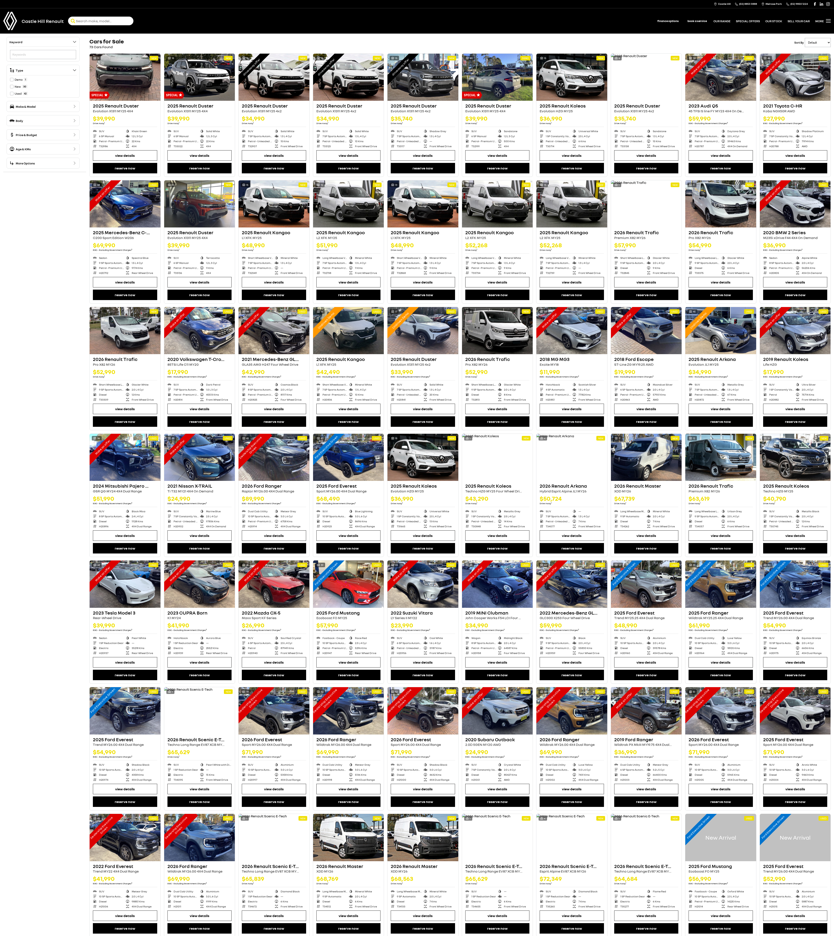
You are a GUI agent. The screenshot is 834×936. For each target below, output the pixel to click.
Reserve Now (125, 168)
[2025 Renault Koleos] (571, 77)
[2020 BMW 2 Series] (795, 203)
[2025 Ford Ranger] (720, 584)
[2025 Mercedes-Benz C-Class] (125, 203)
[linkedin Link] (821, 4)
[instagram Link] (828, 4)
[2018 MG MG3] (571, 330)
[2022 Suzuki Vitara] (422, 584)
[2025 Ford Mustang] (348, 584)
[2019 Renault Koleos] (795, 330)
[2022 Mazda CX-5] (274, 584)
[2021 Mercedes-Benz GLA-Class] (274, 330)
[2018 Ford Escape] (646, 330)
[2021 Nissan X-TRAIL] (199, 457)
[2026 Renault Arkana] (571, 457)
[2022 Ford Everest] (125, 837)
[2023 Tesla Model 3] (125, 584)
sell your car (799, 21)
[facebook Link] (815, 4)
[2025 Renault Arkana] (720, 330)
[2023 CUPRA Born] (199, 584)
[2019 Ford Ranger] (646, 710)
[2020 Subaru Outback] (497, 710)
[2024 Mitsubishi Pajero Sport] (125, 457)
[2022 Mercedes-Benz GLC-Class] (571, 584)
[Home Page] (10, 21)
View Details (125, 155)
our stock (773, 21)
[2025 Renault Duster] (125, 77)
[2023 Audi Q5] (720, 77)
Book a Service (697, 21)
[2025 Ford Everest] (348, 457)
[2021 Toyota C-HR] (795, 77)
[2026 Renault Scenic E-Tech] (199, 710)
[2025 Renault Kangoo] (274, 203)
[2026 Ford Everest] (274, 710)
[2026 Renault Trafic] (646, 203)
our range (721, 21)
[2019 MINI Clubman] (497, 584)
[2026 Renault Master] (646, 457)
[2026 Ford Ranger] (274, 457)
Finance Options (668, 21)
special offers (748, 21)
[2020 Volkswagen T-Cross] (199, 330)
